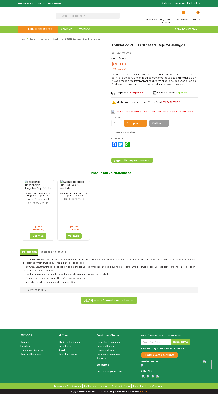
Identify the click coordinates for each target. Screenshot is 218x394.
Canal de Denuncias (30, 353)
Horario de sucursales (108, 353)
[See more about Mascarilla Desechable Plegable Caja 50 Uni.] (38, 185)
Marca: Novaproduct (38, 199)
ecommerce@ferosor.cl (109, 371)
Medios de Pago (105, 349)
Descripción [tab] (29, 251)
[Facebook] (114, 144)
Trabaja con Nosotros (31, 349)
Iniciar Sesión (65, 345)
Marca (114, 58)
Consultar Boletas (68, 353)
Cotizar (157, 123)
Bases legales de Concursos (148, 386)
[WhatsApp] (127, 144)
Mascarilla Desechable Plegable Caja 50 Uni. (38, 194)
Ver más (38, 236)
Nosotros (194, 3)
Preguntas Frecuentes (108, 342)
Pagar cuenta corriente (159, 355)
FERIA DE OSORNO (26, 3)
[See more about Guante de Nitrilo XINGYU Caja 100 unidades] (74, 185)
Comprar (133, 123)
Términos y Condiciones (67, 386)
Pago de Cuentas (106, 345)
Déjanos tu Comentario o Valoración (111, 300)
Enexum (144, 391)
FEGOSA (41, 3)
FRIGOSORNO (54, 3)
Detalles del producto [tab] (53, 251)
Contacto (166, 3)
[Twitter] (121, 144)
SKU (113, 53)
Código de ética (121, 386)
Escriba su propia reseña (134, 160)
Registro (63, 349)
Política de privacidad (96, 386)
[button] (38, 29)
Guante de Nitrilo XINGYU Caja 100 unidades (73, 194)
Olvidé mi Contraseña (70, 342)
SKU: (30, 203)
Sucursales (180, 3)
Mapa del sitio (117, 391)
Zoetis (123, 58)
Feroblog (25, 345)
